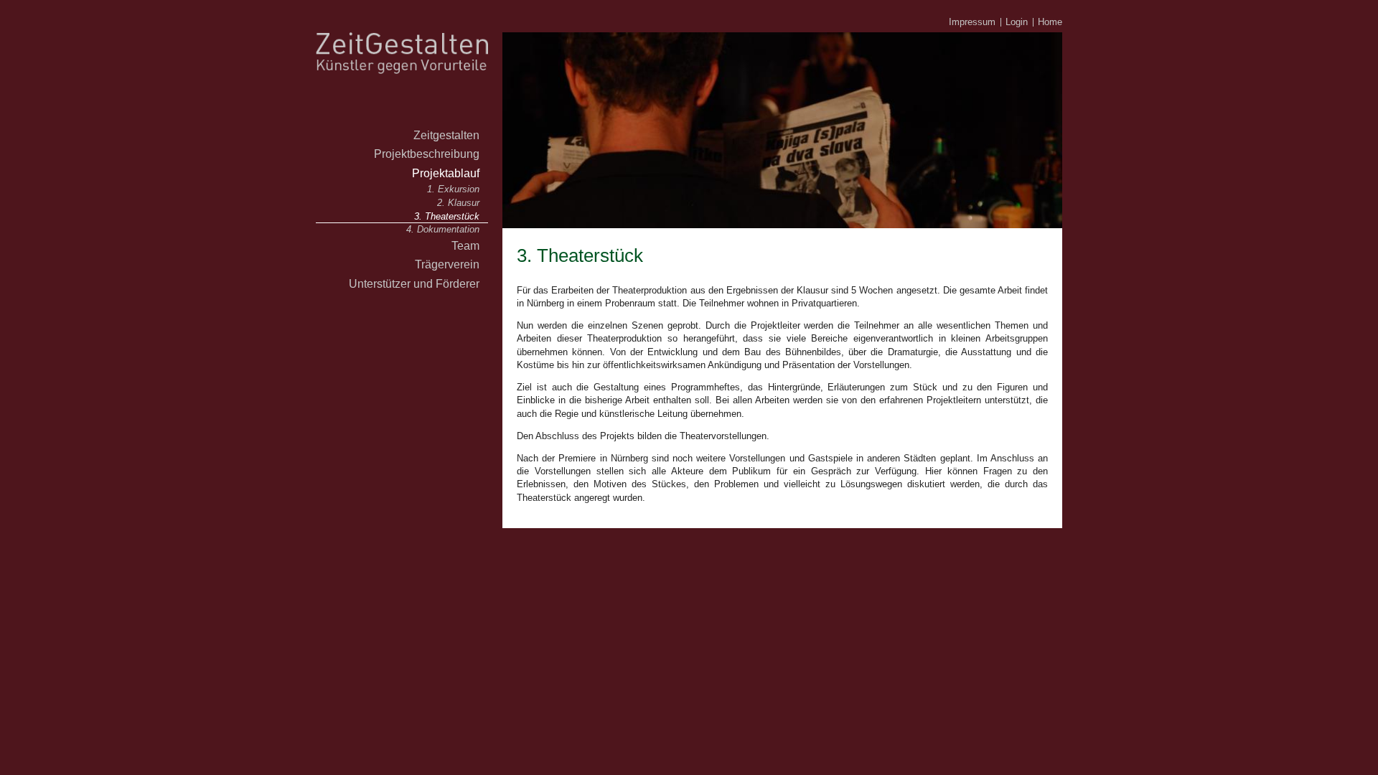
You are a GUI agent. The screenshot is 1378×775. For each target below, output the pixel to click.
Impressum (972, 22)
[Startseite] (402, 121)
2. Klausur (458, 202)
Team (465, 245)
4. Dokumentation (442, 229)
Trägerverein (447, 264)
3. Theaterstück (446, 216)
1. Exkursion (453, 189)
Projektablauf (445, 172)
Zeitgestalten (446, 134)
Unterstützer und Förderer (414, 283)
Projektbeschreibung (426, 153)
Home (1050, 22)
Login (1017, 22)
